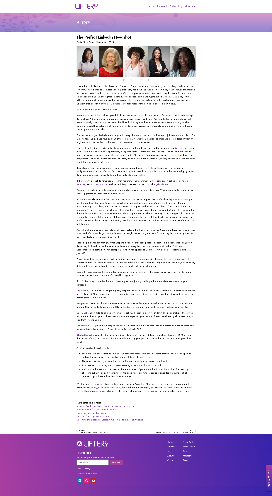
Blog (180, 6)
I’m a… (149, 6)
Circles (173, 6)
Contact (170, 460)
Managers (187, 455)
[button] (124, 80)
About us (189, 6)
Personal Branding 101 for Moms (92, 416)
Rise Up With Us (269, 478)
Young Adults (188, 442)
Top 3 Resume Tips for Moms (91, 413)
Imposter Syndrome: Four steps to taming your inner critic (105, 406)
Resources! (162, 6)
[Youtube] (93, 480)
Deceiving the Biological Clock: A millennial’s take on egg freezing (109, 419)
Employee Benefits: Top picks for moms (96, 409)
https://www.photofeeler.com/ (106, 387)
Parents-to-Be (189, 446)
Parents (186, 451)
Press (185, 460)
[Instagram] (86, 480)
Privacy (87, 468)
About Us (171, 455)
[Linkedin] (79, 480)
